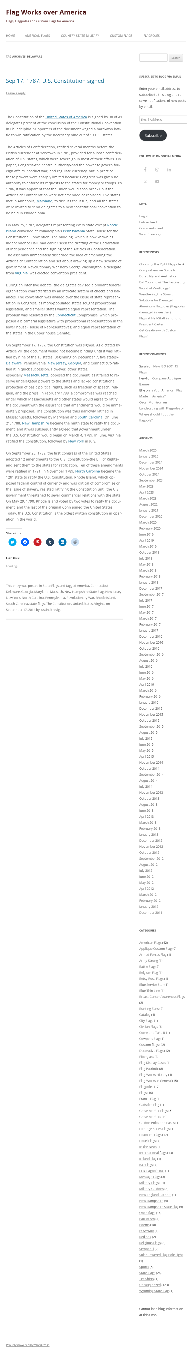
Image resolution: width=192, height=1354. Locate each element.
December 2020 (150, 516)
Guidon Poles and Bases (157, 1122)
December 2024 (150, 462)
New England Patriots (155, 1194)
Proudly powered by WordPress (28, 1345)
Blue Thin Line (149, 990)
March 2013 (147, 822)
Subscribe (153, 135)
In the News (148, 1146)
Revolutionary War (80, 597)
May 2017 (146, 612)
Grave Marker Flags (153, 1110)
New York (76, 441)
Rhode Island (105, 597)
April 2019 (146, 540)
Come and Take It (152, 1032)
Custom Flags (121, 36)
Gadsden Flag (149, 1104)
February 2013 (149, 828)
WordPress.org (150, 234)
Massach (56, 591)
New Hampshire (35, 423)
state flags (37, 603)
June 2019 (146, 534)
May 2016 (146, 678)
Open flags (147, 1212)
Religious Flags (150, 1242)
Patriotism (147, 1218)
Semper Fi (146, 1248)
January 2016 (148, 702)
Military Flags (149, 1182)
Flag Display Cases (152, 1062)
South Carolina (90, 417)
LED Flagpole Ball (151, 1170)
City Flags (146, 1020)
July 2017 (145, 600)
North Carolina (88, 471)
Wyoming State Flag (154, 1290)
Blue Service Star (151, 984)
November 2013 (151, 792)
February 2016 (149, 696)
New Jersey (57, 363)
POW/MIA (146, 1230)
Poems (144, 1224)
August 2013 (148, 804)
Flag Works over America (46, 12)
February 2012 (149, 900)
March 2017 (147, 618)
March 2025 (147, 450)
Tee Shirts (146, 1278)
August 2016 (148, 660)
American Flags (37, 36)
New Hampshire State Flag (84, 591)
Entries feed (148, 222)
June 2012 (146, 876)
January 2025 (148, 456)
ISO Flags (146, 1164)
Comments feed (151, 228)
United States (83, 603)
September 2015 (151, 726)
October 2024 (149, 474)
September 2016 (151, 654)
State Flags (51, 585)
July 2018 (145, 558)
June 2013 (146, 810)
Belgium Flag (148, 972)
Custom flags (149, 1044)
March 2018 (147, 570)
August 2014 (148, 780)
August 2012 (148, 864)
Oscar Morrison (150, 402)
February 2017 (149, 624)
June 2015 (146, 744)
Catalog (144, 1014)
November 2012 (151, 846)
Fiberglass (146, 1056)
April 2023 (146, 492)
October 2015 (149, 720)
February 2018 (149, 576)
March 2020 (147, 522)
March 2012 (147, 894)
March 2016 (147, 690)
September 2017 (151, 594)
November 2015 (151, 714)
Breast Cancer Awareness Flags (162, 996)
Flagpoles (152, 36)
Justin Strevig (50, 609)
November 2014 (151, 762)
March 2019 (147, 546)
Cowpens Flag (149, 1038)
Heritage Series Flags (154, 1128)
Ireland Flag (147, 1158)
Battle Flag (147, 966)
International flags (152, 1152)
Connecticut (65, 315)
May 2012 (146, 882)
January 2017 (148, 630)
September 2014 (151, 774)
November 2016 (151, 642)
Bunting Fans (149, 1008)
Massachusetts (36, 375)
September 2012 (151, 858)
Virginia (21, 273)
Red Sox (145, 1236)
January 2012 (148, 906)
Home (10, 36)
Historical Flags (150, 1134)
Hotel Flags (147, 1140)
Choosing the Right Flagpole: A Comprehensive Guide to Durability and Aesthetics (161, 270)
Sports (144, 1266)
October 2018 (149, 552)
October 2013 (149, 798)
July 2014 (145, 786)
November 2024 (151, 468)
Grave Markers (150, 1116)
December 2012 (150, 840)
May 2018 (146, 564)
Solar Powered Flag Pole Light (161, 1254)
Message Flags (149, 1176)
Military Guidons (151, 1188)
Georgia (74, 363)
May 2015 (146, 750)
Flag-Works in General (155, 1080)
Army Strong (148, 960)
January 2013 (148, 834)
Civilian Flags (148, 1026)
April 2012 (146, 888)
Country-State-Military (80, 36)
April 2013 (146, 816)
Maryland (44, 201)
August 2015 (148, 732)
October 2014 (149, 768)
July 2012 (145, 870)
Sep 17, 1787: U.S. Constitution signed (55, 80)
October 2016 (149, 648)
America (83, 585)
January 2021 (148, 510)
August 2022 (148, 504)
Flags (143, 1092)
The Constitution (58, 603)
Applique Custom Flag (155, 948)
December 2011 (150, 912)
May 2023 (146, 486)
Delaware (14, 363)
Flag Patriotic (148, 1068)
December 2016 (150, 636)
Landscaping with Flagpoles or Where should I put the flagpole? (161, 414)
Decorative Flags (151, 1050)
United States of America (66, 117)
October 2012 (149, 852)
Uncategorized (150, 1284)
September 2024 (151, 480)
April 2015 (146, 756)
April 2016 (146, 684)
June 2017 (146, 606)
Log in (143, 216)
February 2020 (149, 528)
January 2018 (148, 582)
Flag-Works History (153, 1074)
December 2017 (150, 588)
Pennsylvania (74, 231)
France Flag (147, 1098)
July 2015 (145, 738)
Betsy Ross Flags (151, 978)
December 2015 (150, 708)
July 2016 (145, 666)
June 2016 (146, 672)
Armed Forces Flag (152, 954)
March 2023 (147, 498)
